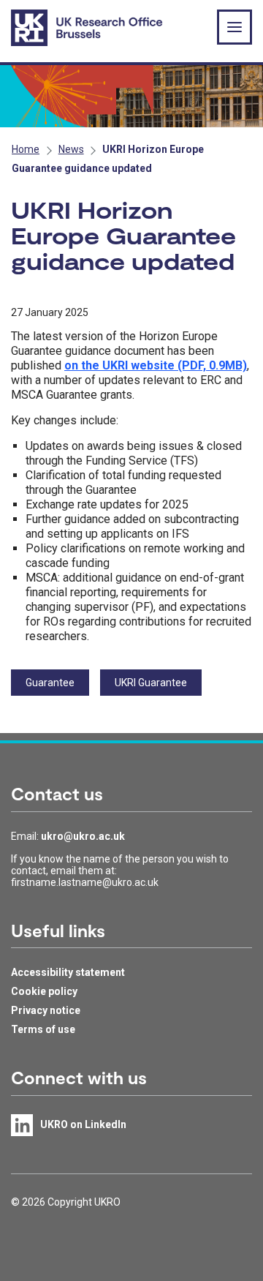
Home (25, 149)
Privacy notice (45, 1010)
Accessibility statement (68, 972)
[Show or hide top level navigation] (234, 27)
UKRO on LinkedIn (83, 1124)
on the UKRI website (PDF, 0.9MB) (155, 365)
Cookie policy (44, 991)
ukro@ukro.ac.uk (83, 836)
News (71, 149)
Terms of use (43, 1029)
